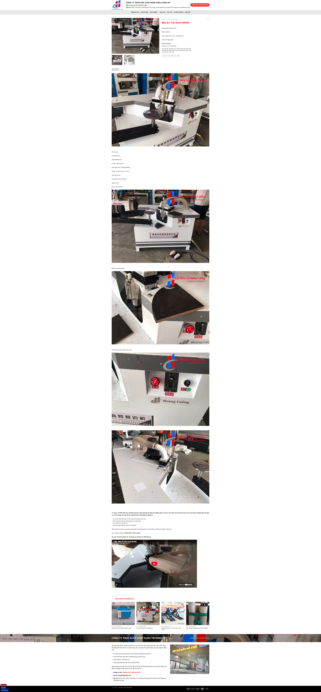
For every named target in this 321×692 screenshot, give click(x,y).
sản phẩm (153, 12)
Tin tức (170, 12)
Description (115, 70)
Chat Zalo (3, 687)
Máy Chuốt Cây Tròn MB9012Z (145, 628)
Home (163, 19)
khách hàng (178, 12)
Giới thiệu (144, 12)
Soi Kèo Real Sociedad (146, 687)
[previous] (114, 35)
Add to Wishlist (166, 43)
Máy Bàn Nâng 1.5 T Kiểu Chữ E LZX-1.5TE (171, 628)
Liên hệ (187, 12)
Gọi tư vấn (3, 685)
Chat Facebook (4, 690)
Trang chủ (135, 12)
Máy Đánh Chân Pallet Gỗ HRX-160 (121, 628)
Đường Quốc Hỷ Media (125, 687)
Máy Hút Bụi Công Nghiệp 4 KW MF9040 (197, 628)
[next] (156, 35)
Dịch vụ (162, 12)
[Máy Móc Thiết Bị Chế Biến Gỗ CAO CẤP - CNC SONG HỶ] (117, 5)
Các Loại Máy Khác (173, 19)
